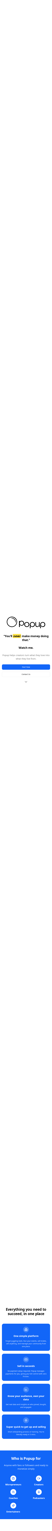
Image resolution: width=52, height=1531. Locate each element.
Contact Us (26, 674)
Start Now (26, 667)
